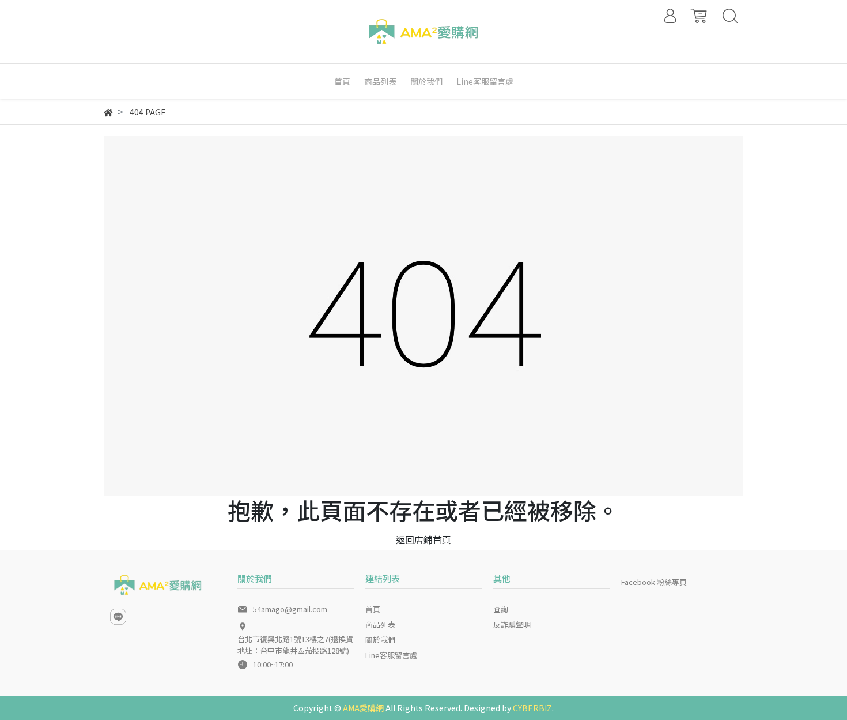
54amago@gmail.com (290, 608)
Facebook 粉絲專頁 (654, 581)
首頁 (372, 608)
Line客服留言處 (391, 655)
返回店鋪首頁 (423, 539)
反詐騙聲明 (512, 624)
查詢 (500, 608)
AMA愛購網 (363, 708)
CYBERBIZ (532, 708)
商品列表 (380, 624)
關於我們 (380, 639)
